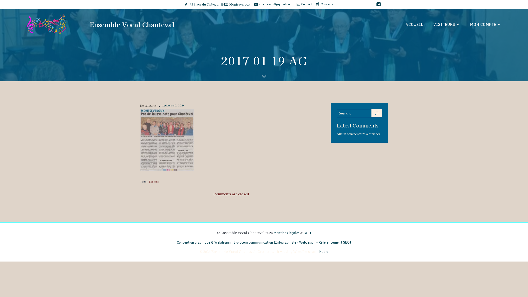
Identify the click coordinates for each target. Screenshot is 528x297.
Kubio (323, 251)
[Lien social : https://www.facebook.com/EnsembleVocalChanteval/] (378, 4)
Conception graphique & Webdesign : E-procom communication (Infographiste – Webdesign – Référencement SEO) (264, 242)
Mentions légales (286, 233)
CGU (307, 233)
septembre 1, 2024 (173, 106)
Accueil (414, 24)
